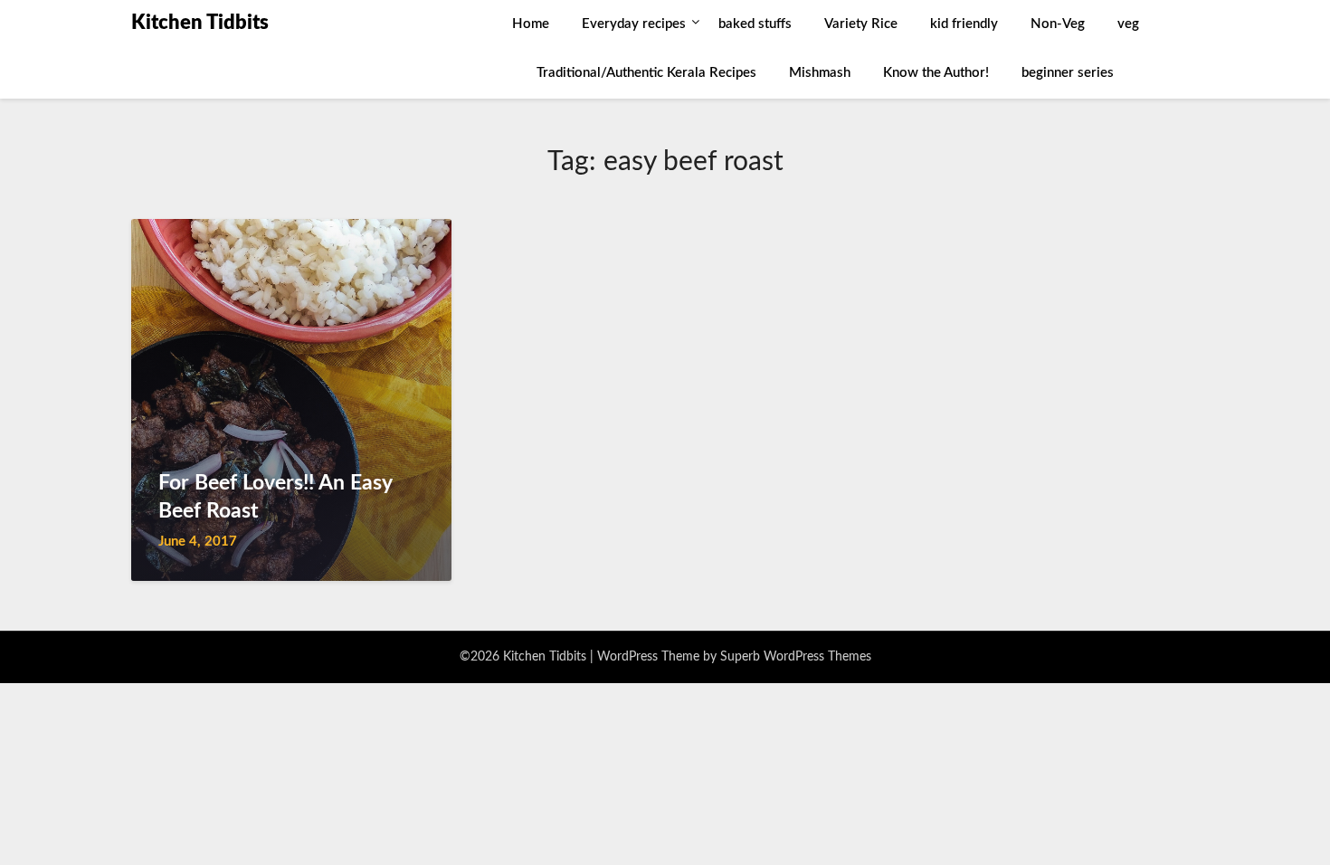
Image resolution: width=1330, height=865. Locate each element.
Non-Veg (1058, 24)
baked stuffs (755, 24)
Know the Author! (936, 73)
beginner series (1067, 73)
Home (530, 24)
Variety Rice (861, 24)
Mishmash (819, 73)
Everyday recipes (634, 24)
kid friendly (964, 24)
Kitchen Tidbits (200, 23)
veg (1128, 24)
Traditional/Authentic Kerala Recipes (646, 73)
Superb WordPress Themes (795, 657)
